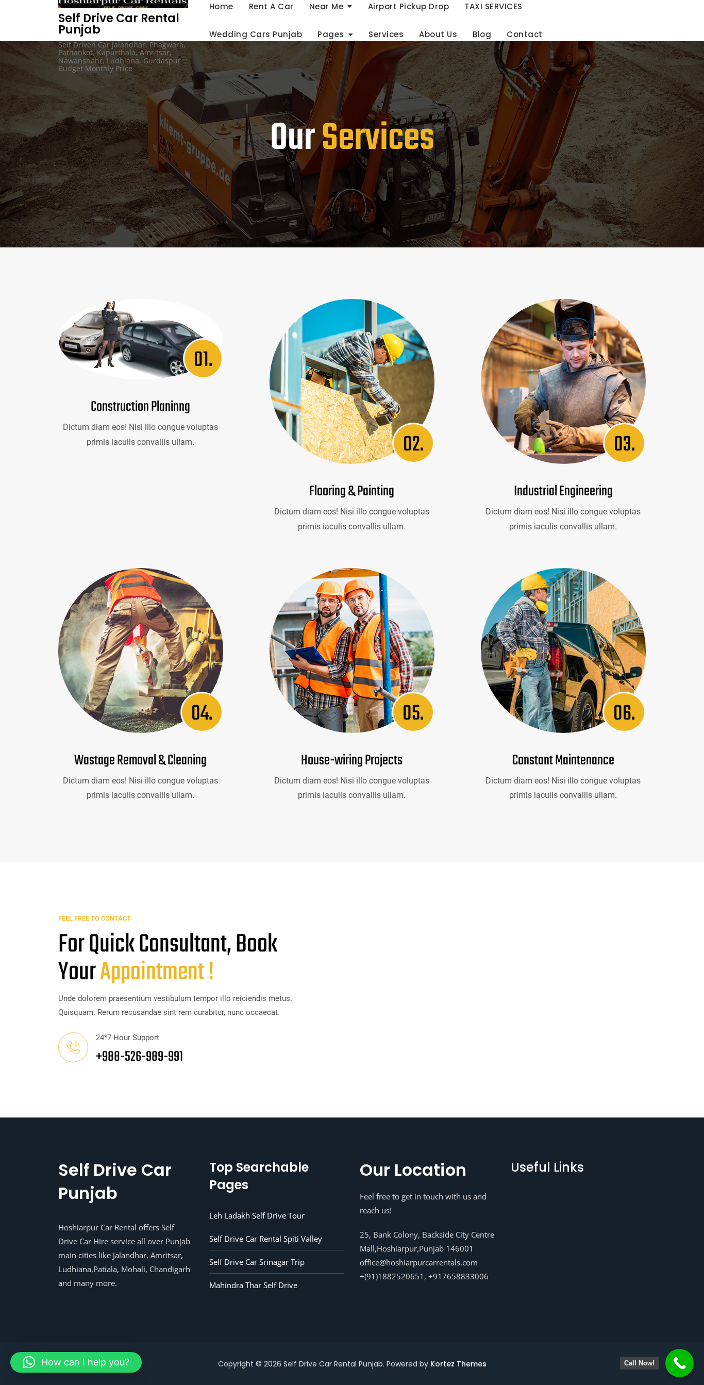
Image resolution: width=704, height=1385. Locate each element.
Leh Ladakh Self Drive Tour (257, 1215)
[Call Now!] (679, 1363)
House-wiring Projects (352, 760)
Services (386, 34)
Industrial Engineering (563, 491)
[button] (76, 1362)
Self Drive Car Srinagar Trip (257, 1262)
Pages (330, 34)
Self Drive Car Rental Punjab (118, 24)
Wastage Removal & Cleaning (140, 760)
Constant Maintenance (563, 760)
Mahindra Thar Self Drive (253, 1285)
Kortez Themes (458, 1364)
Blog (482, 34)
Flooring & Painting (351, 491)
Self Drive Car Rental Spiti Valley (265, 1238)
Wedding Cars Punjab (256, 34)
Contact (525, 34)
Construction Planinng (140, 407)
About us (438, 34)
